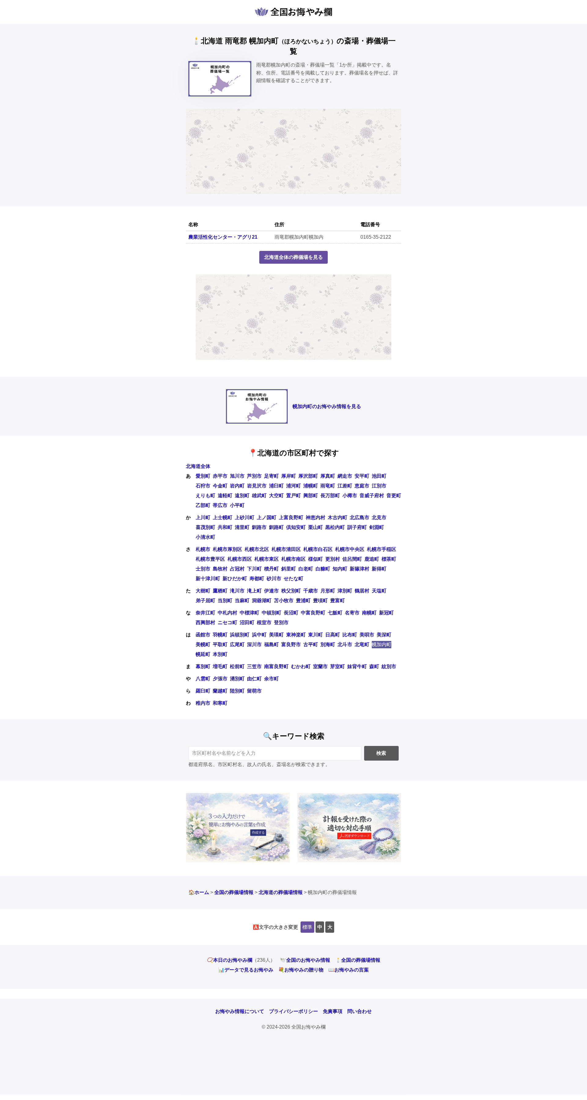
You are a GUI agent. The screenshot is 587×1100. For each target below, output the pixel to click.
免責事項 (332, 1011)
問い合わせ (359, 1011)
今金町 (220, 485)
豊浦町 (303, 600)
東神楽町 (296, 634)
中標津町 (249, 612)
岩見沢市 (257, 485)
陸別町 (237, 690)
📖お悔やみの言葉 (348, 969)
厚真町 (327, 476)
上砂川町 (244, 517)
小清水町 (205, 537)
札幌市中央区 (349, 549)
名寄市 (352, 612)
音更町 (393, 495)
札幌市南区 (293, 559)
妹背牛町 (357, 666)
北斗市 (345, 644)
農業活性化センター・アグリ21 (222, 237)
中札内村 (227, 612)
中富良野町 (313, 612)
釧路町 (276, 527)
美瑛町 (276, 634)
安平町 (362, 476)
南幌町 (369, 612)
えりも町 (205, 495)
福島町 (271, 644)
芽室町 (337, 666)
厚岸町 (288, 476)
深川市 (254, 644)
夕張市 (220, 678)
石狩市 (203, 485)
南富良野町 (276, 666)
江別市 (379, 485)
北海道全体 (198, 466)
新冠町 (386, 612)
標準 (307, 927)
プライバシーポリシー (293, 1011)
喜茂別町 (205, 527)
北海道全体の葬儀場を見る (293, 257)
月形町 (327, 590)
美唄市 (367, 634)
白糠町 (323, 568)
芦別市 (254, 476)
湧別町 (237, 678)
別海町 (327, 644)
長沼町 (291, 612)
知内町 (340, 568)
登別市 (281, 622)
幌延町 (203, 654)
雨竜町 (327, 485)
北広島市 (359, 517)
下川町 (254, 568)
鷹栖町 (220, 590)
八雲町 (203, 678)
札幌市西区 (239, 559)
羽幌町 (220, 634)
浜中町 (259, 634)
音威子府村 (372, 495)
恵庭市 (362, 485)
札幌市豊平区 (210, 559)
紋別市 (389, 666)
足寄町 (271, 476)
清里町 (242, 527)
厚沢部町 (308, 476)
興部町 (310, 495)
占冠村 (237, 568)
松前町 (237, 666)
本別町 (220, 654)
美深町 (384, 634)
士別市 (203, 568)
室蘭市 (320, 666)
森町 (374, 666)
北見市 (379, 517)
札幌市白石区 (318, 549)
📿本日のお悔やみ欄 (229, 960)
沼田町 (247, 622)
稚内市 (203, 703)
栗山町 (315, 527)
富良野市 (291, 644)
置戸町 (293, 495)
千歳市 (310, 590)
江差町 (345, 485)
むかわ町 (301, 666)
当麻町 (242, 600)
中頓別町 (271, 612)
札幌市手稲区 (381, 549)
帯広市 (220, 505)
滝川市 (237, 590)
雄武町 (259, 495)
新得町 (379, 568)
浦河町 (293, 485)
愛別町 (203, 476)
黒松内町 (335, 527)
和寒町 (220, 703)
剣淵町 (376, 527)
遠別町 (242, 495)
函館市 (203, 634)
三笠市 (254, 666)
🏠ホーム (198, 892)
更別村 (332, 559)
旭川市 (237, 476)
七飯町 (335, 612)
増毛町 (220, 666)
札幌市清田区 (286, 549)
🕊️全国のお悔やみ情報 (305, 960)
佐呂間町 (352, 559)
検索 (381, 753)
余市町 (271, 678)
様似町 (315, 559)
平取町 (220, 644)
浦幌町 (310, 485)
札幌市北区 (257, 549)
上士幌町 (222, 517)
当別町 (225, 600)
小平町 (237, 505)
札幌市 (203, 549)
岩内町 (237, 485)
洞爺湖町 (261, 600)
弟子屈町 (205, 600)
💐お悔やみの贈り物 (300, 969)
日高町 (332, 634)
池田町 (379, 476)
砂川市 (274, 578)
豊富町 (337, 600)
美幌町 (203, 644)
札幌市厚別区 (227, 549)
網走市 (345, 476)
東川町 (315, 634)
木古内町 (337, 517)
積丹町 (271, 568)
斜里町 (288, 568)
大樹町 (203, 590)
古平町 (310, 644)
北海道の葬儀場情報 (281, 892)
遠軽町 (225, 495)
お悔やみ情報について (239, 1011)
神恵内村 (315, 517)
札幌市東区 (266, 559)
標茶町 (389, 559)
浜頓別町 (239, 634)
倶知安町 (296, 527)
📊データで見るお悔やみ (245, 969)
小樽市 (349, 495)
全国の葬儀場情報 (233, 892)
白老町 (305, 568)
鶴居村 (362, 590)
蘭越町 (220, 690)
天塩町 (379, 590)
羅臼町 (203, 690)
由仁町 (254, 678)
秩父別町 (291, 590)
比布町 (349, 634)
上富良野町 (291, 517)
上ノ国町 (266, 517)
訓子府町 (357, 527)
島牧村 (220, 568)
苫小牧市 (284, 600)
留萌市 (254, 690)
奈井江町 (205, 612)
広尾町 (237, 644)
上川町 (203, 517)
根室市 (264, 622)
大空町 (276, 495)
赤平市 (220, 476)
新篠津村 (359, 568)
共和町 (225, 527)
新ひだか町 (235, 578)
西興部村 (205, 622)
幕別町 (203, 666)
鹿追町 (371, 559)
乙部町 (203, 505)
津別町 (345, 590)
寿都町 (256, 578)
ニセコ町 (227, 622)
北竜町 (362, 644)
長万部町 (330, 495)
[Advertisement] (293, 151)
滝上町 (254, 590)
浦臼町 (276, 485)
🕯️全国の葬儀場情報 (357, 960)
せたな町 (293, 578)
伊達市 (271, 590)
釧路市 (259, 527)
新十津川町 (208, 578)
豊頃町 (320, 600)
